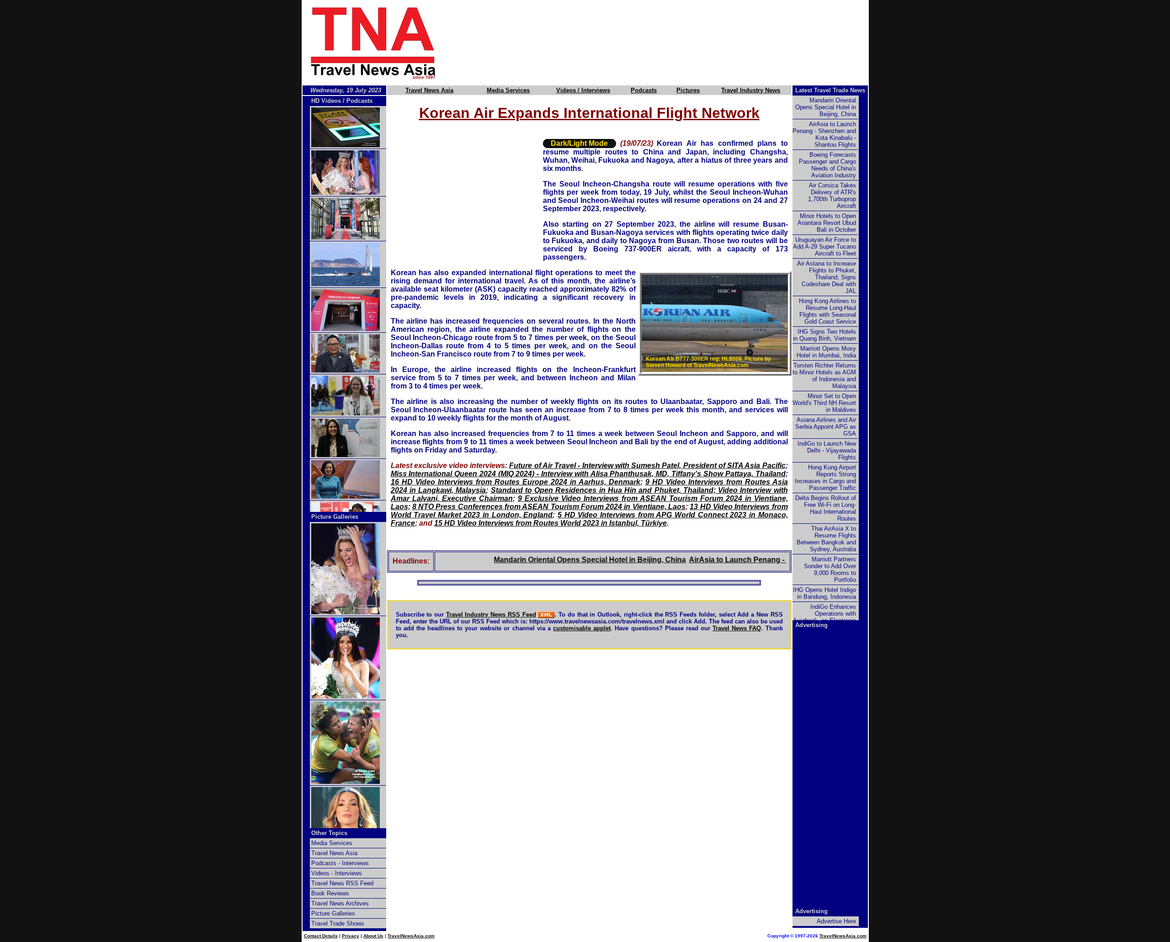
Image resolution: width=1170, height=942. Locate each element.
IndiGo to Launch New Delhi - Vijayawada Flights (827, 450)
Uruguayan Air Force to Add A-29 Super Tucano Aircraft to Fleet (824, 246)
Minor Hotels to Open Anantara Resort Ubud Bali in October (827, 223)
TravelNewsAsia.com (411, 935)
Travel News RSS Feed (342, 883)
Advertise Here (836, 921)
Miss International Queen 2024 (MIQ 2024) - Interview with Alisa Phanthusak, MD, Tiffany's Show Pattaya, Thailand (588, 474)
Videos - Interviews (336, 873)
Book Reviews (330, 893)
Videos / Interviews (583, 90)
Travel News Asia (429, 90)
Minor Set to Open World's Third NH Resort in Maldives (824, 403)
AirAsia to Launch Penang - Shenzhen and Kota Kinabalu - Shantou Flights (824, 134)
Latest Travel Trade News (830, 90)
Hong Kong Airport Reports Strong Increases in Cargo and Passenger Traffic (825, 477)
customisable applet (582, 628)
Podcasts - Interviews (340, 863)
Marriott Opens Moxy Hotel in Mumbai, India (826, 352)
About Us (373, 935)
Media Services (508, 90)
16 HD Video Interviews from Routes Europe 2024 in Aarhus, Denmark (515, 482)
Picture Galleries (334, 516)
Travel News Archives (340, 903)
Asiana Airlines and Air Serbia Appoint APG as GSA (825, 426)
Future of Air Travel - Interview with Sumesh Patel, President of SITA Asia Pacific (647, 465)
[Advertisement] (668, 42)
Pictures (688, 90)
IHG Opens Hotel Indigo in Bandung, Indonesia (824, 593)
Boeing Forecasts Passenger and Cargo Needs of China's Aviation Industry (827, 165)
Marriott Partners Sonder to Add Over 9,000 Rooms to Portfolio (830, 569)
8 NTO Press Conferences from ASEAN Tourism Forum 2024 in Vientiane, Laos (549, 507)
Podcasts (644, 90)
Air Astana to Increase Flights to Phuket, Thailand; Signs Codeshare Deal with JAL (826, 277)
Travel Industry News (750, 90)
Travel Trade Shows (337, 923)
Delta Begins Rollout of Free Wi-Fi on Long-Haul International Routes (825, 508)
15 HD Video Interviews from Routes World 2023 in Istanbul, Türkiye (550, 523)
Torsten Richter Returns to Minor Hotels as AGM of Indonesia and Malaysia (824, 375)
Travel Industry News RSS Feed (491, 614)
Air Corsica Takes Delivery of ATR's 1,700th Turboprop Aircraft (832, 195)
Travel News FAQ (737, 628)
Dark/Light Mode (579, 143)
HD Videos (326, 100)
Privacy (350, 935)
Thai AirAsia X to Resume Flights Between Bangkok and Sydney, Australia (826, 539)
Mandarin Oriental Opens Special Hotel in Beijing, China (562, 560)
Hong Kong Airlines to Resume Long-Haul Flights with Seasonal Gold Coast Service (827, 311)
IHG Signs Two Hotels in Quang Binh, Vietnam (824, 335)
